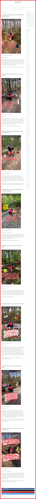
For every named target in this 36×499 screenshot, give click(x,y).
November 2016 (28, 186)
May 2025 (27, 37)
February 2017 (28, 181)
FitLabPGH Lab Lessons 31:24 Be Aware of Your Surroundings (12, 190)
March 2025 (27, 40)
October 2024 (28, 48)
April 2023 (27, 76)
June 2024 (27, 54)
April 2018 (27, 159)
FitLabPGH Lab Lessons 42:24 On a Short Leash (11, 74)
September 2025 (28, 31)
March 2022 (27, 90)
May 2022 (27, 89)
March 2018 (27, 161)
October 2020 (28, 112)
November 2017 (28, 167)
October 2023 (28, 67)
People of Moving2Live (29, 7)
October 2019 (28, 131)
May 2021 (27, 101)
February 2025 (28, 42)
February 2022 (28, 92)
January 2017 (28, 183)
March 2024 (27, 59)
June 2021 (27, 100)
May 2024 (27, 56)
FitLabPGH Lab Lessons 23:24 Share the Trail (11, 246)
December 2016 (28, 184)
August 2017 (27, 172)
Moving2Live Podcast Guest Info (20, 7)
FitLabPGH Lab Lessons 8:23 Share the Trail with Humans (12, 429)
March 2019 (27, 142)
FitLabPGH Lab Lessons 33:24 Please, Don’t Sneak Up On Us (12, 131)
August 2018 (27, 153)
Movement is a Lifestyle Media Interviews (10, 7)
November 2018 (28, 148)
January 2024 (28, 62)
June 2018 (27, 156)
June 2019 (27, 137)
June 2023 (27, 73)
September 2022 (28, 87)
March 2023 (27, 78)
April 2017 (27, 178)
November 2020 (28, 111)
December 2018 (28, 147)
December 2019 (28, 128)
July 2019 (27, 136)
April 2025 (27, 39)
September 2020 (28, 114)
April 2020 (27, 122)
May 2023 (27, 75)
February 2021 (28, 106)
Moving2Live (18, 2)
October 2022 (28, 86)
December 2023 (28, 64)
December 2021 (28, 95)
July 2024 (27, 53)
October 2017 (28, 169)
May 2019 (27, 139)
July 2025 (27, 34)
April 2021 (27, 103)
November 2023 (28, 65)
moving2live (8, 17)
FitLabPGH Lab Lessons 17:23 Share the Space (11, 366)
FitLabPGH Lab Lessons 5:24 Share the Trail (12, 303)
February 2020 (28, 125)
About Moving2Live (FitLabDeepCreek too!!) (22, 6)
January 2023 (28, 81)
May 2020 (27, 120)
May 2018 (27, 158)
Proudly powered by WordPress (5, 496)
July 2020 (27, 117)
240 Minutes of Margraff (11, 6)
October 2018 (28, 150)
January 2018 (28, 164)
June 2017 (27, 175)
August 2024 (27, 51)
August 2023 (27, 70)
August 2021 (27, 98)
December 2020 (28, 109)
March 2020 (27, 123)
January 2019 (28, 145)
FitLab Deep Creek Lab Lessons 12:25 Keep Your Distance (12, 15)
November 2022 (28, 84)
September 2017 (28, 170)
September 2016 (28, 189)
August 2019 (27, 134)
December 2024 (28, 45)
